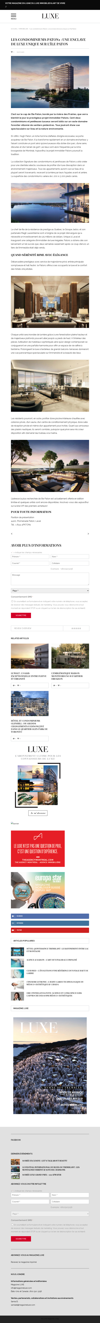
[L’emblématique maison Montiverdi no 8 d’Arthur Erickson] (70, 656)
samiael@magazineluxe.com (23, 1305)
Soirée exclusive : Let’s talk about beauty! (44, 1160)
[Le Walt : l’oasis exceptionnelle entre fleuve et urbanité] (30, 656)
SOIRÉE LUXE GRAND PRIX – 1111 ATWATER (41, 1175)
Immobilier (23, 29)
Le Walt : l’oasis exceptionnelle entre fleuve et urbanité (28, 676)
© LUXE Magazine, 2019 (50, 1319)
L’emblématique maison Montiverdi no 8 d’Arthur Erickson (67, 676)
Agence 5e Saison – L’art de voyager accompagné (52, 960)
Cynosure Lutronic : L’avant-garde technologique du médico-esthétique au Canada (55, 983)
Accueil (14, 29)
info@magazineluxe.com (21, 1288)
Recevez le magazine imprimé (24, 1262)
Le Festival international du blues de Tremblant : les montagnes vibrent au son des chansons (51, 1168)
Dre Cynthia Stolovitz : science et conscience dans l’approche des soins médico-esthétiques (54, 994)
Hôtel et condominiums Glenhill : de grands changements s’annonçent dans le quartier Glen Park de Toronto (29, 726)
